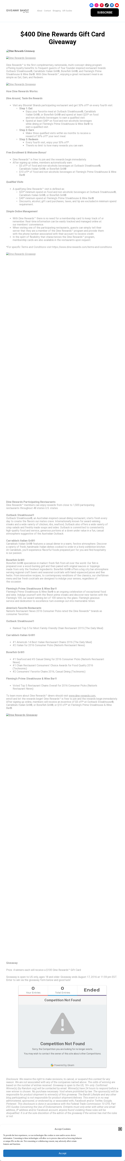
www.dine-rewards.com (82, 695)
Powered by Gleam (64, 1065)
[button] (120, 1129)
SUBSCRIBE (104, 12)
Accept (62, 1153)
